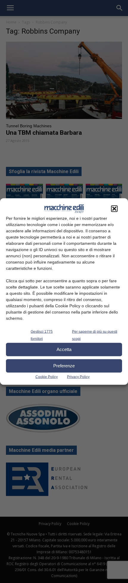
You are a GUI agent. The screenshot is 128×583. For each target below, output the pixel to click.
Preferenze (64, 365)
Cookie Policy (46, 376)
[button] (114, 208)
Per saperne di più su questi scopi (94, 335)
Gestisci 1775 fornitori (42, 335)
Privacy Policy (78, 376)
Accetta (64, 349)
